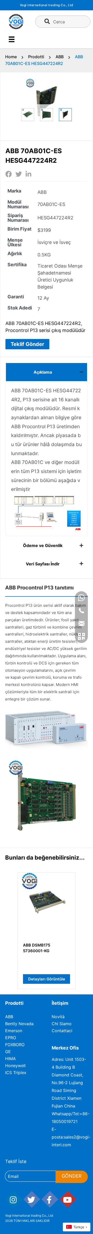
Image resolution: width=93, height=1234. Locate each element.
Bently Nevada (19, 1023)
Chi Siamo (62, 1023)
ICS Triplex (15, 1072)
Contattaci (62, 1030)
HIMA (10, 1058)
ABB (60, 56)
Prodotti (36, 56)
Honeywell (15, 1065)
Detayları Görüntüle (46, 979)
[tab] (46, 372)
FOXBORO (15, 1044)
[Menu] (11, 39)
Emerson (13, 1030)
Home (11, 56)
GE (8, 1051)
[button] (27, 344)
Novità (58, 1016)
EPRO (10, 1037)
